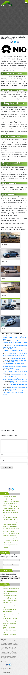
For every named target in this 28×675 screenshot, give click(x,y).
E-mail (2, 460)
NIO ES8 (3, 312)
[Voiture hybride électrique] (6, 3)
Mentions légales (6, 672)
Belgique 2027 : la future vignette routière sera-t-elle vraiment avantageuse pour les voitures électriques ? (15, 355)
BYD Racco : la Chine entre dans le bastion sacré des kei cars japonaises (11, 546)
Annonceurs (5, 671)
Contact (4, 669)
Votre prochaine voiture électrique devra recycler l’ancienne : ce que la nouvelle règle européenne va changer (15, 366)
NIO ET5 (3, 295)
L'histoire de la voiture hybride (9, 634)
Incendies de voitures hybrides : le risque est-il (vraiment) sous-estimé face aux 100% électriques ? (11, 597)
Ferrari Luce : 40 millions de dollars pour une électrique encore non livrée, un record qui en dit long (11, 535)
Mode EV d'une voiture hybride (10, 591)
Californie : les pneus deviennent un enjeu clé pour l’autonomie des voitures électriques (11, 503)
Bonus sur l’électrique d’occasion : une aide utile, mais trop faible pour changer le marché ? (11, 540)
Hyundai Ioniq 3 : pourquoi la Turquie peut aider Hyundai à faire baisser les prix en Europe (14, 337)
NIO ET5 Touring (6, 244)
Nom (2, 454)
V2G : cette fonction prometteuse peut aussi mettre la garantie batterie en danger (11, 514)
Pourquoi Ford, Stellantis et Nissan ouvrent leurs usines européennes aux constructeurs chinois (15, 342)
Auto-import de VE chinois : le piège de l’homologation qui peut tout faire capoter (11, 614)
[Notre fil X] (10, 664)
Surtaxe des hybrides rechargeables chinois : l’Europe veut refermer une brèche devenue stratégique (15, 371)
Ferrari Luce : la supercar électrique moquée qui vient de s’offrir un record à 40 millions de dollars (11, 524)
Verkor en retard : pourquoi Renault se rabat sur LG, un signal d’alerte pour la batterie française (15, 392)
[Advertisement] (14, 21)
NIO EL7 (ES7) (5, 261)
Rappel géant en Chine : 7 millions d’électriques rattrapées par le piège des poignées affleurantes (11, 508)
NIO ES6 (3, 329)
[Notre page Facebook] (9, 489)
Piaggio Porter (6, 604)
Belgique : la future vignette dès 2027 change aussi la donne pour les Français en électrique (15, 350)
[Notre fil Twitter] (12, 489)
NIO (3, 586)
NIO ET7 (3, 278)
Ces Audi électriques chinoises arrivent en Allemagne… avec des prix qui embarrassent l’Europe (10, 519)
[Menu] (26, 1)
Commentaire (4, 438)
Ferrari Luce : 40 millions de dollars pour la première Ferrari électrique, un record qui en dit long (11, 530)
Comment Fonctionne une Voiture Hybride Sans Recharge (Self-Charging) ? (10, 623)
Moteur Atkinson (6, 593)
